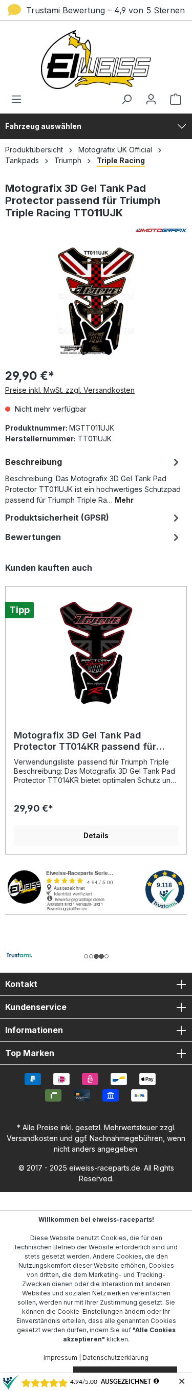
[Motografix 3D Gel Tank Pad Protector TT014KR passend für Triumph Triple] (96, 653)
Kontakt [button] (21, 984)
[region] (96, 708)
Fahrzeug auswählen (43, 126)
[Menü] (19, 99)
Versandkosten (32, 1138)
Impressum (60, 1357)
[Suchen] (126, 99)
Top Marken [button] (29, 1053)
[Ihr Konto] (151, 99)
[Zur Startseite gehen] (96, 59)
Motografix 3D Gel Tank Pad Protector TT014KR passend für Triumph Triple (85, 741)
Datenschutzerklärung (115, 1357)
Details (96, 835)
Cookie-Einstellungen (90, 1311)
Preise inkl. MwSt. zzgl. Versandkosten (70, 390)
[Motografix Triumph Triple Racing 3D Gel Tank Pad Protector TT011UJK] (96, 301)
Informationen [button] (34, 1030)
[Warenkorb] (172, 99)
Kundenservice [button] (36, 1007)
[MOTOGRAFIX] (96, 230)
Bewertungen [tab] (33, 537)
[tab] (93, 480)
